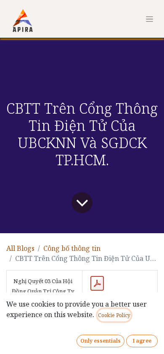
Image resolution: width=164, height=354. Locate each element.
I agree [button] (142, 340)
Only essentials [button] (100, 340)
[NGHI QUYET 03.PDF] (97, 284)
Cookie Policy (114, 315)
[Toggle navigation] (149, 18)
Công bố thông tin (72, 248)
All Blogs (20, 248)
